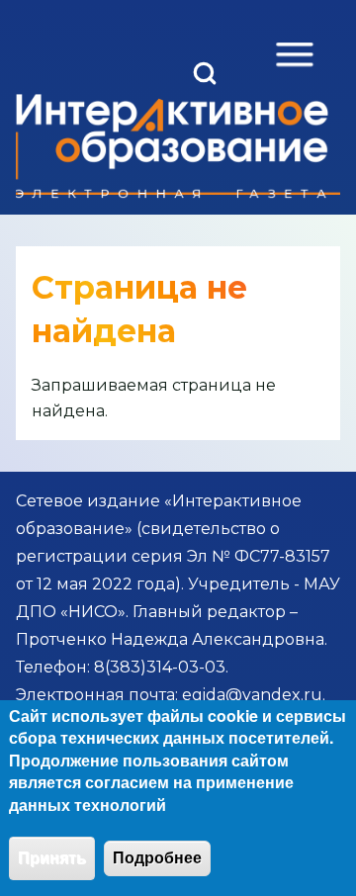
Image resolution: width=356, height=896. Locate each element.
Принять (52, 858)
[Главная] (172, 146)
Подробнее (157, 858)
